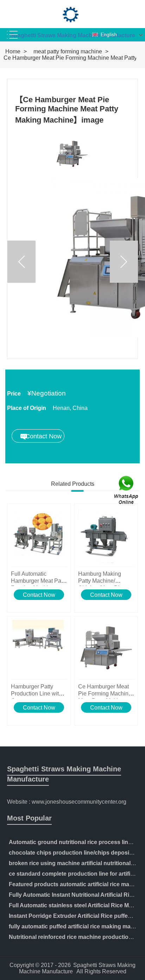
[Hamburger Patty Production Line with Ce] (39, 648)
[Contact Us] (126, 490)
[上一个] (21, 262)
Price (14, 394)
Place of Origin (26, 408)
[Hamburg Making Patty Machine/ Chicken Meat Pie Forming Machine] (106, 535)
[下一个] (124, 262)
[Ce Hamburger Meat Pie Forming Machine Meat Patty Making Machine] (106, 648)
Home (12, 51)
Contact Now (39, 595)
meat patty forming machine (67, 51)
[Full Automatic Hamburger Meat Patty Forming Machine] (39, 535)
